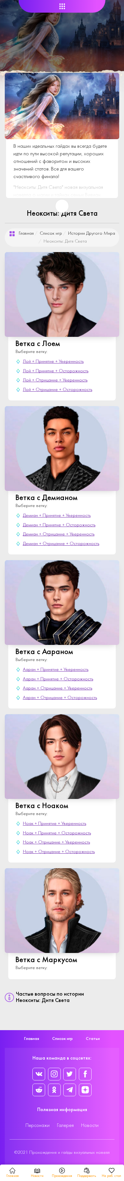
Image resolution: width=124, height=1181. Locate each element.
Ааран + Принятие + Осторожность (58, 679)
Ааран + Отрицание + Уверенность (57, 688)
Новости (90, 1125)
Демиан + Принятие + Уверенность (57, 515)
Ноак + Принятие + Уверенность (54, 823)
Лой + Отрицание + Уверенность (55, 380)
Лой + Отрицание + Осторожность (57, 389)
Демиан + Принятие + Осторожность (59, 525)
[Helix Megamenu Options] (62, 6)
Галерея (65, 1125)
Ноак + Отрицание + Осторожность (59, 852)
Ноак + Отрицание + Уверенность (56, 842)
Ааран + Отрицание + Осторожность (60, 698)
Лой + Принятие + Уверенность (53, 361)
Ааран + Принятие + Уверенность (55, 669)
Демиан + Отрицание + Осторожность (61, 543)
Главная (26, 233)
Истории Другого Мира (91, 233)
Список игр (51, 233)
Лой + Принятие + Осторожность (55, 371)
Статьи (93, 1039)
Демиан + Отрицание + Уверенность (58, 534)
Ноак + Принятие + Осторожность (57, 833)
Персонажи (37, 1125)
